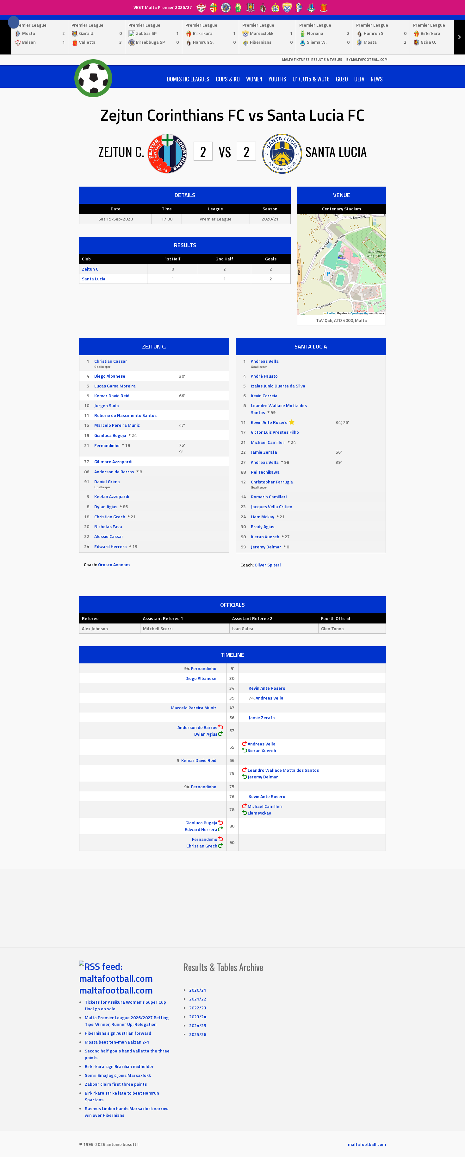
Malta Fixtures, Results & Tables (312, 59)
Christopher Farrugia (272, 481)
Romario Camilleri (269, 496)
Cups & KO (228, 79)
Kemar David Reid (111, 395)
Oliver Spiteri (268, 564)
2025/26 (197, 1034)
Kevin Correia (264, 395)
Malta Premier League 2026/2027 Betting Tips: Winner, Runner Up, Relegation (127, 1020)
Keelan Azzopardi (111, 496)
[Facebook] (13, 22)
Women (254, 79)
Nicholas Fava (108, 526)
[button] (342, 258)
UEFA (359, 79)
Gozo (342, 79)
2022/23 (197, 1007)
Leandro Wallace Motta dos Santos (283, 770)
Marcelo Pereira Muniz (117, 425)
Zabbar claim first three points (116, 1084)
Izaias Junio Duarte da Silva (278, 385)
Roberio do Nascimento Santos (125, 415)
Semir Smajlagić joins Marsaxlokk (118, 1075)
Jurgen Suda (106, 405)
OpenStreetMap (359, 313)
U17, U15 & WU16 (311, 79)
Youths (277, 79)
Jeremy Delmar (266, 546)
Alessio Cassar (108, 536)
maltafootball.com (116, 990)
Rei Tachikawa (265, 472)
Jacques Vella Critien (271, 506)
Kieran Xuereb (265, 536)
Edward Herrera (110, 546)
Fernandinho (107, 445)
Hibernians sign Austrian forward (118, 1033)
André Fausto (264, 376)
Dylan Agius (105, 506)
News (377, 79)
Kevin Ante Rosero (269, 422)
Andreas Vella (265, 361)
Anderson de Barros (114, 471)
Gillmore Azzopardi (113, 461)
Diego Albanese (109, 376)
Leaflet (330, 313)
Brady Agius (262, 526)
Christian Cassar (110, 361)
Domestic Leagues (188, 79)
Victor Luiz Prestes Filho (275, 432)
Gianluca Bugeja (110, 435)
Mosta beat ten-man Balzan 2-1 (117, 1042)
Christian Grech (109, 516)
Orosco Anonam (114, 564)
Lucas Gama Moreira (115, 385)
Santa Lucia (93, 278)
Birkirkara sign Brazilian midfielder (119, 1066)
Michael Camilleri (268, 442)
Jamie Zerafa (264, 452)
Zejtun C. (90, 268)
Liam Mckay (262, 516)
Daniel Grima (107, 481)
